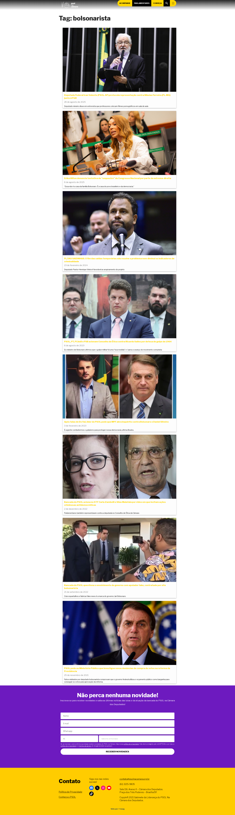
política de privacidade (131, 744)
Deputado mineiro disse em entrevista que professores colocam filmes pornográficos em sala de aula (106, 106)
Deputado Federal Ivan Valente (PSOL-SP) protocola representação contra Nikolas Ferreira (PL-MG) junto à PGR (117, 96)
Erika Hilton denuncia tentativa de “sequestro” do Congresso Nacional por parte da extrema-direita (117, 178)
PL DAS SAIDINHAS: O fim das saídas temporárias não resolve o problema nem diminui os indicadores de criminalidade (119, 260)
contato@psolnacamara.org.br (135, 779)
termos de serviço (85, 746)
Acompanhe (124, 3)
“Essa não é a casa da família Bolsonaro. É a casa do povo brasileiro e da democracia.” (99, 186)
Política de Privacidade (70, 792)
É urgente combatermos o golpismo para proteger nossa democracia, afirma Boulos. (99, 430)
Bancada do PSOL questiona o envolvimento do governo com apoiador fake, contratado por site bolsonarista (115, 586)
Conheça (157, 3)
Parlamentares (141, 3)
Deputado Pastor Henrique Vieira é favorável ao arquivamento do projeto (94, 269)
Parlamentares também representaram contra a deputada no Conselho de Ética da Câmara (101, 513)
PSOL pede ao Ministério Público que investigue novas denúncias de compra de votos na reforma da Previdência (117, 669)
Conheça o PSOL (67, 797)
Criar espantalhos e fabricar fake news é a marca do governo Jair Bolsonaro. (95, 596)
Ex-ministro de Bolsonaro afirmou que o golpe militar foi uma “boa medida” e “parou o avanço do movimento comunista (113, 350)
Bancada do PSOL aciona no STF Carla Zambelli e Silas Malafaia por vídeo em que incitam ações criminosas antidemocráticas (115, 503)
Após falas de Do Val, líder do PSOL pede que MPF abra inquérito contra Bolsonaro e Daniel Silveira (116, 422)
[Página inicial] (70, 4)
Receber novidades (117, 751)
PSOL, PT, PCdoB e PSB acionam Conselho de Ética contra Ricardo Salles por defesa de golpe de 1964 (118, 341)
